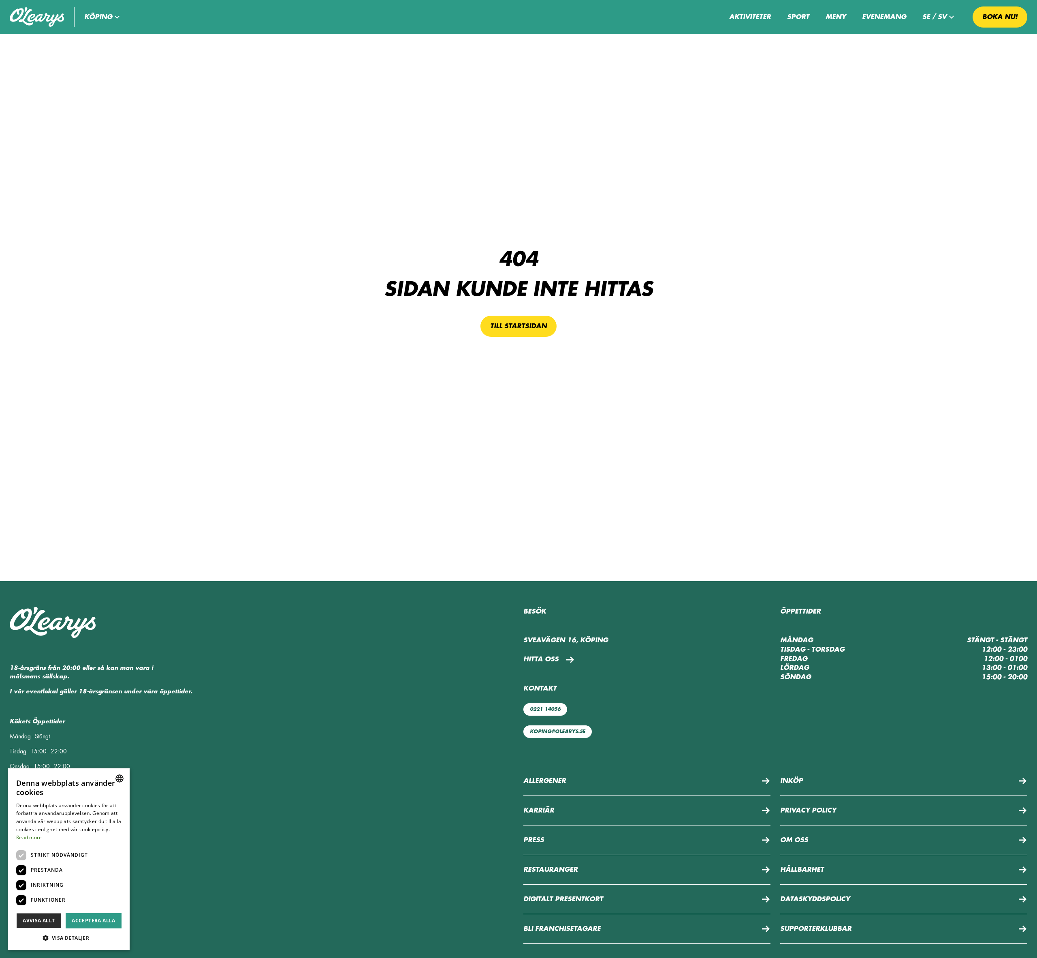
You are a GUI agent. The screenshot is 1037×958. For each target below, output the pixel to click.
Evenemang (884, 17)
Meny (836, 17)
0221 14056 (545, 709)
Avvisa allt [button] (39, 920)
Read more (29, 837)
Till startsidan (518, 326)
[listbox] (119, 778)
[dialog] (69, 859)
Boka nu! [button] (1000, 17)
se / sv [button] (934, 17)
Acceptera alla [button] (93, 920)
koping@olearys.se (557, 731)
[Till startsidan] (37, 17)
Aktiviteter (750, 17)
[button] (103, 17)
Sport (798, 17)
